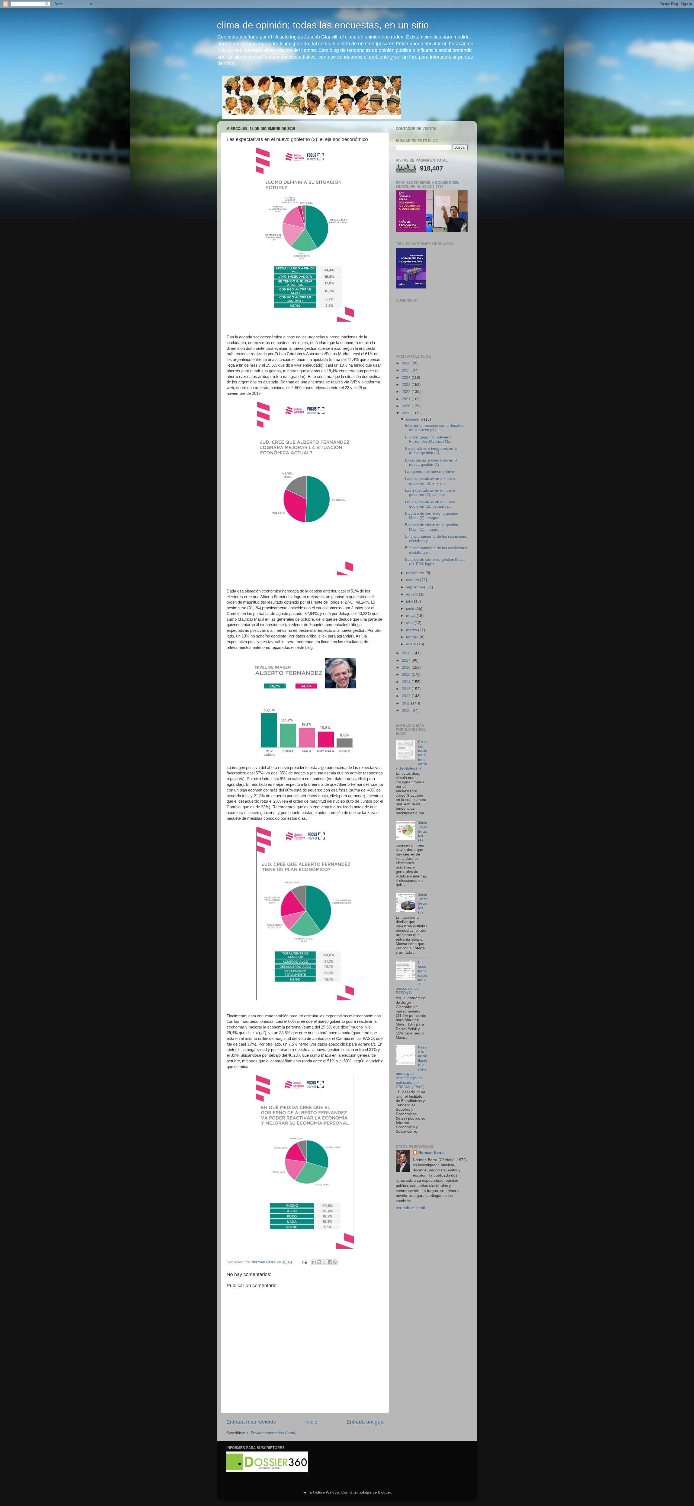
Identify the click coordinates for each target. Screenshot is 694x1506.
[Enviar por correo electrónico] (314, 1262)
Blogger (384, 1492)
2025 (407, 370)
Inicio (311, 1422)
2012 (407, 696)
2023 (407, 385)
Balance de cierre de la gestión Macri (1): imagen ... (431, 527)
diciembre (415, 419)
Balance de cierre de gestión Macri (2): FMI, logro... (435, 561)
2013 (407, 689)
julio (410, 601)
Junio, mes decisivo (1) (423, 831)
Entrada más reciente (251, 1422)
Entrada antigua (365, 1422)
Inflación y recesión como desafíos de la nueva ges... (434, 428)
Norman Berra (431, 1153)
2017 (407, 660)
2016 (407, 667)
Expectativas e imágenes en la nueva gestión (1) (431, 462)
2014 (407, 682)
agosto (412, 594)
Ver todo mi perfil (410, 1208)
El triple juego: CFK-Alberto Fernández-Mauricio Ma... (429, 439)
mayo (411, 616)
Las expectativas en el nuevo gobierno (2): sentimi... (430, 492)
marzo (412, 630)
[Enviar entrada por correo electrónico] (304, 1262)
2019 (407, 413)
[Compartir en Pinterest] (335, 1262)
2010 (407, 710)
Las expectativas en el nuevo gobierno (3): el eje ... (430, 481)
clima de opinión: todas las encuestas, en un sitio (323, 25)
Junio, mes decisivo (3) (423, 903)
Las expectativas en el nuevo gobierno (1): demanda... (430, 504)
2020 (407, 406)
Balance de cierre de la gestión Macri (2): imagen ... (431, 515)
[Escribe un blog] (319, 1262)
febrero (413, 637)
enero (411, 644)
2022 (407, 392)
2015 (407, 674)
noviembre (415, 573)
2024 (407, 378)
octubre (413, 580)
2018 (407, 653)
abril (410, 623)
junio (410, 609)
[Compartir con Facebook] (329, 1262)
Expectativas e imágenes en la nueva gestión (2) (431, 451)
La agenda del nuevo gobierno (431, 472)
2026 (407, 363)
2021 (407, 399)
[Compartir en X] (324, 1262)
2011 (406, 703)
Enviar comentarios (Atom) (274, 1433)
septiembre (416, 587)
